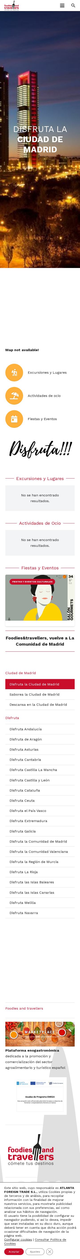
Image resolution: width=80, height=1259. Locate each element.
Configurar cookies (18, 1239)
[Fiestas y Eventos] (16, 419)
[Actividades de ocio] (16, 396)
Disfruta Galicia (23, 831)
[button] (62, 5)
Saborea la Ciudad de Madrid (35, 694)
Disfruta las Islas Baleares (32, 882)
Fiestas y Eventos (42, 419)
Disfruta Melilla (23, 903)
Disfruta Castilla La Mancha (33, 770)
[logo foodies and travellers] (12, 5)
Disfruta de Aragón (26, 739)
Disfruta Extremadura (28, 821)
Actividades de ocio (44, 396)
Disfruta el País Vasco (28, 811)
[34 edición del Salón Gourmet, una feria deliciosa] (40, 598)
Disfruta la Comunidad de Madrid (38, 841)
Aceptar (14, 1251)
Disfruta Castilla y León (30, 780)
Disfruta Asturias (24, 749)
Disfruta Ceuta (22, 800)
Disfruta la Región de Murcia (34, 862)
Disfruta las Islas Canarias (32, 892)
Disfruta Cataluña (25, 790)
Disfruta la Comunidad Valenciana (39, 852)
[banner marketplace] (40, 1034)
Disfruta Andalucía (26, 729)
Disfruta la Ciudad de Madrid (34, 684)
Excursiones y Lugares (47, 372)
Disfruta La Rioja (24, 872)
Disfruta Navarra (24, 913)
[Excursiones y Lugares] (16, 372)
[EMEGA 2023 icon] (40, 1096)
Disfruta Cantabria (25, 760)
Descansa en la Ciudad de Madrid (38, 704)
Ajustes (35, 1251)
